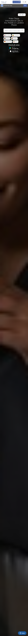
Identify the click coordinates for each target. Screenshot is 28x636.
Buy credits (16, 2)
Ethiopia (16, 35)
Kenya (8, 38)
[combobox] (22, 14)
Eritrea (8, 35)
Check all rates (14, 45)
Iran (16, 41)
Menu (25, 2)
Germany (8, 41)
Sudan (15, 38)
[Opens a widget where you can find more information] (22, 633)
